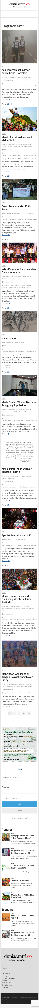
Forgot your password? (19, 818)
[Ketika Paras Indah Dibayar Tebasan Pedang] (19, 450)
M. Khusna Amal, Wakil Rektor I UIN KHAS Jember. (18, 77)
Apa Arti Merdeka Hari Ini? (16, 535)
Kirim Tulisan (6, 983)
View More (5, 99)
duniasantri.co (6, 997)
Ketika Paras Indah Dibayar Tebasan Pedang (17, 470)
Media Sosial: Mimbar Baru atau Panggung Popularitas (19, 404)
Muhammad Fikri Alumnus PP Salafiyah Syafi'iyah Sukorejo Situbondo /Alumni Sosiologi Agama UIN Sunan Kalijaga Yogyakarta (18, 609)
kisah (24, 487)
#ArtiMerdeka (6, 545)
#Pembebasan (13, 619)
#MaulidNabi (14, 155)
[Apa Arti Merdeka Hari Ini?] (19, 518)
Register (4, 980)
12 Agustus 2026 (8, 689)
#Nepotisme (13, 351)
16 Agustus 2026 (21, 539)
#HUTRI (13, 545)
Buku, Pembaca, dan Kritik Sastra (16, 208)
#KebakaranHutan (13, 86)
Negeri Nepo (9, 338)
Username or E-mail (10, 777)
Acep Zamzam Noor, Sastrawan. (12, 213)
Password (6, 787)
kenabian (19, 487)
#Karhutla (5, 86)
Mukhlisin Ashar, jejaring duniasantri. (14, 342)
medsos (34, 420)
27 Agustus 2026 (8, 80)
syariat (28, 487)
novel (22, 219)
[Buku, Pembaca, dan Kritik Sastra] (19, 189)
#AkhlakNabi (5, 155)
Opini (4, 66)
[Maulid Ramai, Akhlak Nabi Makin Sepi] (19, 119)
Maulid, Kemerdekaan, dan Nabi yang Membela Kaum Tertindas (17, 599)
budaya (14, 693)
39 (24, 713)
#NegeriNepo (6, 351)
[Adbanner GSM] (19, 728)
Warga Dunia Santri (8, 978)
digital (22, 420)
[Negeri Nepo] (19, 321)
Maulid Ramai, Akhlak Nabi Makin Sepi (17, 138)
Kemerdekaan (30, 619)
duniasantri (30, 86)
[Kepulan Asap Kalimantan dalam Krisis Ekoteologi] (19, 46)
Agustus (26, 545)
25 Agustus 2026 (8, 150)
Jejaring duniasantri (8, 976)
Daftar (19, 810)
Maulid (36, 619)
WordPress (32, 997)
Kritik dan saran (7, 985)
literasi (19, 219)
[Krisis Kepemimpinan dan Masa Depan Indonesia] (19, 253)
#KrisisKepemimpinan (11, 287)
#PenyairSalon (30, 351)
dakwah (18, 420)
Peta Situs (5, 987)
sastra (30, 219)
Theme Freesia (24, 997)
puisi (26, 219)
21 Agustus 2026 (8, 481)
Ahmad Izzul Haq (8, 539)
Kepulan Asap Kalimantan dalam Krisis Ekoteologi (16, 71)
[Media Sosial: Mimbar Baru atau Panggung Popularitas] (19, 385)
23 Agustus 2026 (29, 213)
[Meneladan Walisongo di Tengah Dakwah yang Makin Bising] (19, 654)
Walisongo (32, 693)
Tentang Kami (6, 973)
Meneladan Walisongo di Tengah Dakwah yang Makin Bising (17, 677)
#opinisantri (23, 86)
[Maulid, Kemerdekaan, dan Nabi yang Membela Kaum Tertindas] (19, 579)
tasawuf (33, 487)
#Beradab (5, 420)
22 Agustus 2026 (8, 346)
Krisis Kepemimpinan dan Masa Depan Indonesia (19, 270)
